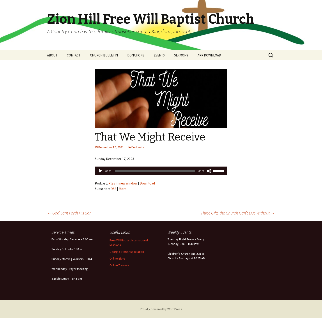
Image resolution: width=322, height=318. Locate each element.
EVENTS (159, 55)
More (122, 188)
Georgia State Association (127, 252)
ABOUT (52, 55)
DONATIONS (135, 55)
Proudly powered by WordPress (161, 309)
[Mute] (209, 171)
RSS (113, 188)
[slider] (219, 170)
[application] (161, 171)
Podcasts (137, 147)
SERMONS (181, 55)
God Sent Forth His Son (69, 213)
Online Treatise (119, 265)
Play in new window (122, 183)
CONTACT (74, 55)
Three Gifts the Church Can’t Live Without (238, 213)
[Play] (100, 171)
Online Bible (117, 258)
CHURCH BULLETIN (104, 55)
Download (147, 183)
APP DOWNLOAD (209, 55)
